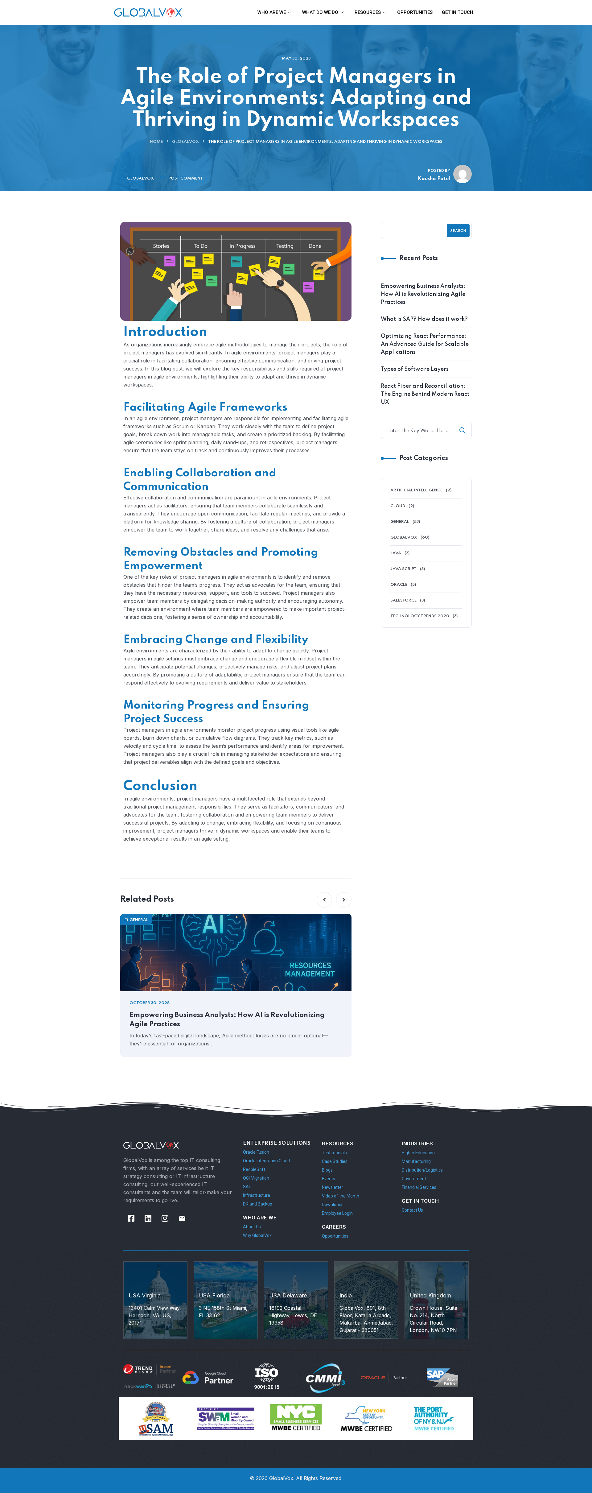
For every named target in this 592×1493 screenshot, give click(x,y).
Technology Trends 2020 (419, 616)
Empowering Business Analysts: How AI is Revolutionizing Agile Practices (227, 1020)
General (139, 920)
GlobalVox (185, 142)
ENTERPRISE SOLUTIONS (276, 1143)
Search (458, 231)
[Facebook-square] (131, 1218)
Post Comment (185, 178)
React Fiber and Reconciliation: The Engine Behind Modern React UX (425, 394)
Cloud (397, 506)
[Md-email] (182, 1218)
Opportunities (415, 12)
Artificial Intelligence (416, 490)
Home (156, 142)
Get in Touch (457, 12)
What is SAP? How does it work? (424, 319)
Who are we (271, 12)
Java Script (403, 569)
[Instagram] (165, 1218)
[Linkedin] (148, 1218)
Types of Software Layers (415, 369)
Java (395, 553)
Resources (368, 12)
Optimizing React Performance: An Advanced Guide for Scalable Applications (425, 344)
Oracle (398, 585)
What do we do (320, 12)
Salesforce (403, 600)
